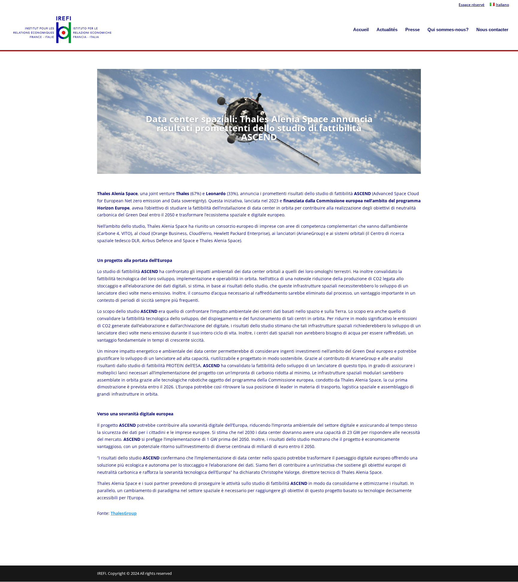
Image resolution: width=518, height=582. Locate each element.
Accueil (361, 30)
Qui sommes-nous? (448, 30)
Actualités (387, 30)
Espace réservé (471, 5)
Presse (412, 30)
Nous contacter (492, 30)
